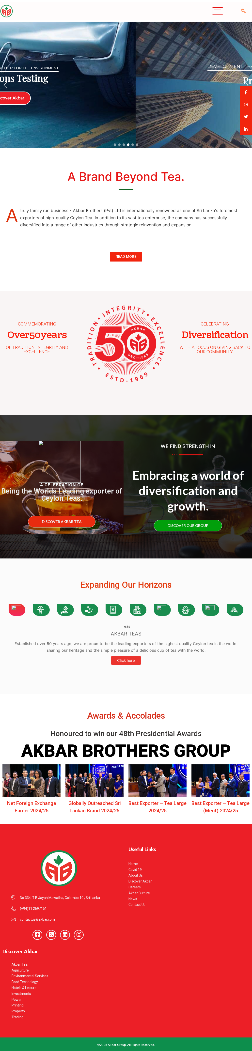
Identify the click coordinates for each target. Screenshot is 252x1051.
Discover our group (188, 525)
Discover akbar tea (62, 521)
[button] (5, 85)
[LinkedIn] (65, 935)
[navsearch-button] (243, 11)
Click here (126, 660)
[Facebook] (37, 935)
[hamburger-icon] (217, 11)
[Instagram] (79, 935)
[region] (126, 85)
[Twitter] (51, 935)
